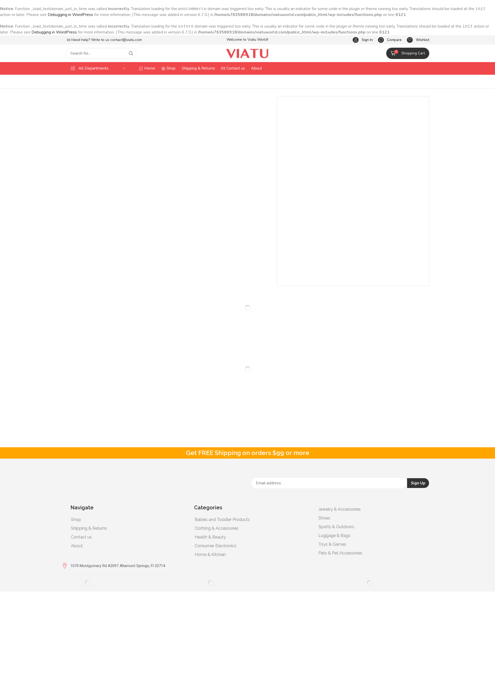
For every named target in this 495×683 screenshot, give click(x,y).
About (77, 545)
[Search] (131, 53)
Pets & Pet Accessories (340, 553)
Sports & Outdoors (336, 526)
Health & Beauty (210, 537)
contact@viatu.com (126, 39)
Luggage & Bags (334, 535)
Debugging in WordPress (70, 15)
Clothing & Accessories (216, 528)
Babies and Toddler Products (222, 519)
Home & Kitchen (210, 554)
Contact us (81, 537)
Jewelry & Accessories (339, 509)
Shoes (324, 518)
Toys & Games (332, 544)
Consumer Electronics (215, 545)
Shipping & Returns (89, 528)
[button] (363, 40)
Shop (76, 519)
